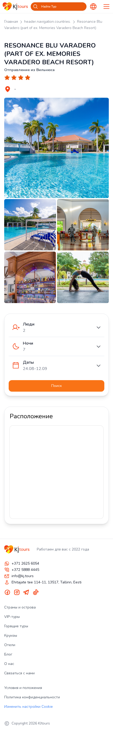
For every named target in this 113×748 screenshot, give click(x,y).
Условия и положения (23, 687)
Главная (11, 21)
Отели (9, 644)
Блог (8, 654)
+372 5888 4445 (25, 569)
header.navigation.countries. (47, 21)
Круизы (10, 635)
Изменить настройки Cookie (28, 706)
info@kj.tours (23, 575)
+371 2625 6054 (25, 563)
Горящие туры (16, 626)
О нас (9, 663)
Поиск (56, 385)
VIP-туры (12, 616)
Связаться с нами (19, 673)
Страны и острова (20, 607)
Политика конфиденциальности (32, 697)
